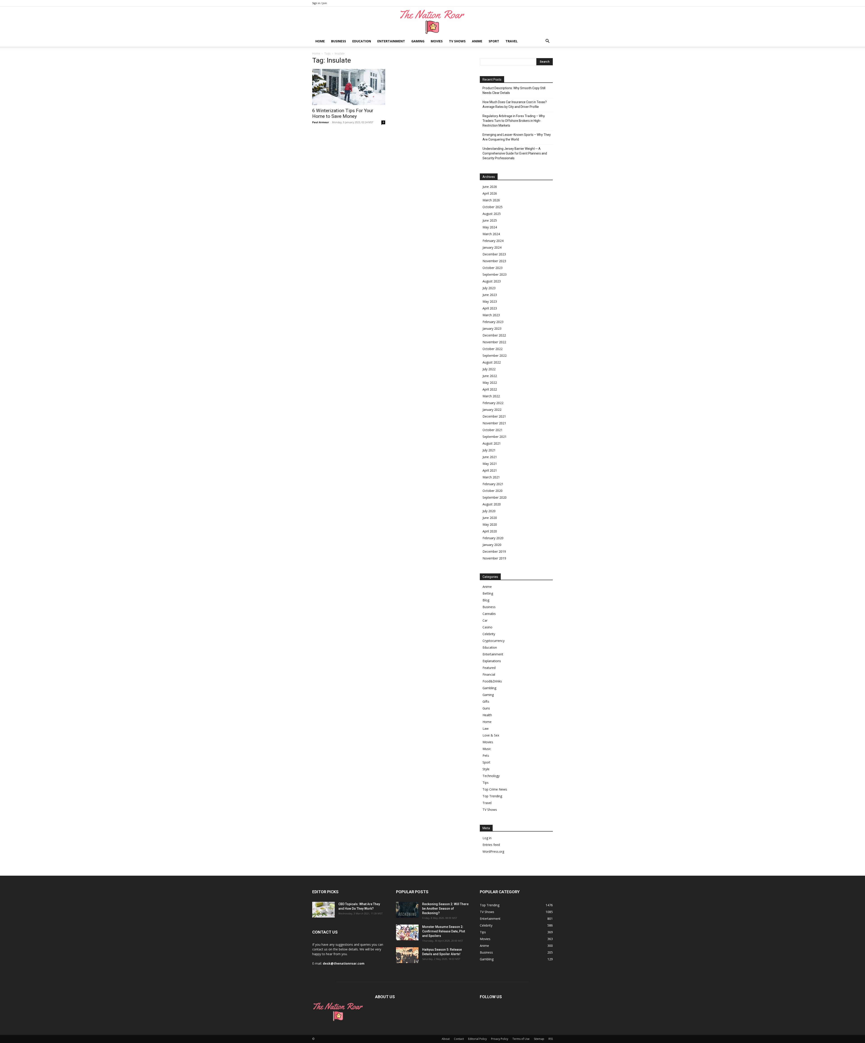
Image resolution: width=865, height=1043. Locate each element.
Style (486, 769)
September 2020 (495, 497)
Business (338, 41)
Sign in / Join (319, 3)
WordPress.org (493, 851)
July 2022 (489, 369)
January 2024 (492, 247)
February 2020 (493, 538)
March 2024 (491, 234)
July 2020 (489, 511)
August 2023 (492, 281)
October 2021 (493, 430)
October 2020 (493, 491)
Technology (491, 776)
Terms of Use (521, 1039)
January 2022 (492, 409)
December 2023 (494, 254)
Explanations (492, 661)
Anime (477, 41)
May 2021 (490, 463)
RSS (551, 1039)
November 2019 (494, 558)
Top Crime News (495, 789)
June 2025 (490, 220)
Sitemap (539, 1039)
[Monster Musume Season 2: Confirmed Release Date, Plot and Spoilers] (407, 932)
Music (487, 749)
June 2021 (490, 457)
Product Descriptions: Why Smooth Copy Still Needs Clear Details (514, 90)
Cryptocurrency (494, 641)
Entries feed (491, 845)
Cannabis (489, 613)
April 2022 (490, 389)
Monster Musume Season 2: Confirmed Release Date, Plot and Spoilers (443, 931)
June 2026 (490, 186)
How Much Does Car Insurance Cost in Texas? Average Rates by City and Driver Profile (515, 104)
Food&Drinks (492, 681)
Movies (437, 41)
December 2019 (494, 551)
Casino (487, 627)
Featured (489, 668)
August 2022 (492, 362)
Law (486, 728)
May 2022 (490, 382)
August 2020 (492, 504)
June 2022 (490, 376)
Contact (459, 1039)
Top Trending (492, 796)
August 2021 (492, 443)
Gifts (486, 701)
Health (487, 715)
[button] (547, 41)
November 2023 (494, 261)
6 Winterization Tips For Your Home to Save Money (342, 113)
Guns (486, 708)
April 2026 (490, 193)
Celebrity (489, 634)
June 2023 (490, 295)
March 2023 (491, 315)
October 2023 (493, 268)
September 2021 (495, 436)
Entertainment (391, 41)
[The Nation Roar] (432, 21)
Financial (489, 674)
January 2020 (492, 545)
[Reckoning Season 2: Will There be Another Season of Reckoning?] (407, 910)
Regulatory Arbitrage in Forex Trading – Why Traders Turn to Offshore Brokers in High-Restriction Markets (514, 120)
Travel (511, 41)
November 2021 (494, 423)
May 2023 (490, 301)
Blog (486, 600)
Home (320, 41)
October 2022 (493, 349)
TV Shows (457, 41)
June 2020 (490, 518)
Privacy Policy (499, 1039)
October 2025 (493, 207)
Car (485, 620)
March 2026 (491, 200)
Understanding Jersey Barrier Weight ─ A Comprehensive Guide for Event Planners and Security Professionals (515, 153)
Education (361, 41)
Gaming (417, 41)
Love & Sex (491, 735)
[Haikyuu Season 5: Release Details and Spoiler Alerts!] (407, 955)
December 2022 (494, 335)
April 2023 (490, 308)
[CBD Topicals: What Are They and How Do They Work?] (323, 910)
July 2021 (489, 450)
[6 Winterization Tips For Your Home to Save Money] (348, 87)
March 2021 (491, 477)
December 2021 (494, 416)
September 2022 (495, 355)
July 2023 (489, 288)
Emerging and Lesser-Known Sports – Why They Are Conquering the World (517, 137)
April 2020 (490, 531)
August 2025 (492, 213)
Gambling (489, 688)
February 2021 (493, 484)
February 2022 (493, 403)
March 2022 (491, 396)
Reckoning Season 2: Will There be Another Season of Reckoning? (445, 908)
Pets (486, 755)
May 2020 (490, 524)
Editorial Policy (477, 1039)
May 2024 (490, 227)
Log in (487, 838)
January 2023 (492, 328)
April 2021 (490, 470)
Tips (486, 782)
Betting (488, 593)
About (446, 1039)
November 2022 (494, 342)
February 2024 (493, 241)
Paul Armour (320, 122)
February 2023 (493, 322)
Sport (494, 41)
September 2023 (495, 274)
